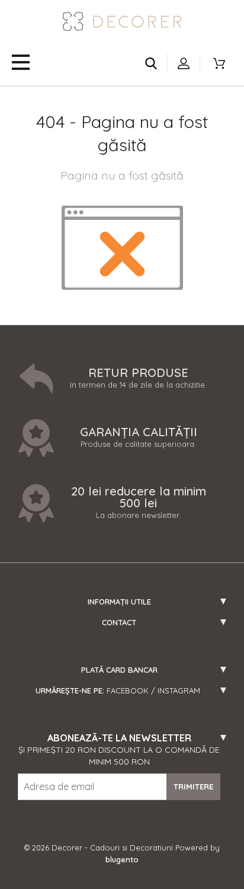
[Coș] (219, 63)
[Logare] (184, 63)
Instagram (179, 690)
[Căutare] (151, 63)
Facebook (128, 690)
